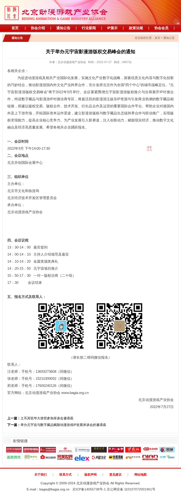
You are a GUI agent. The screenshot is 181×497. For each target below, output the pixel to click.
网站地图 (140, 474)
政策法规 (136, 28)
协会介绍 (38, 28)
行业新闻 (89, 28)
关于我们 (40, 474)
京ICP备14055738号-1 (89, 489)
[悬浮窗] (141, 145)
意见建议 (115, 474)
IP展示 (112, 28)
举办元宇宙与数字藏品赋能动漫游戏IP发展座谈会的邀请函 (56, 425)
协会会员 (161, 28)
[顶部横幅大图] (90, 12)
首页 (15, 28)
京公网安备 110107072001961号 (131, 489)
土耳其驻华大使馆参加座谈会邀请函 (40, 418)
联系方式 (65, 474)
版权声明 (90, 474)
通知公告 (63, 28)
